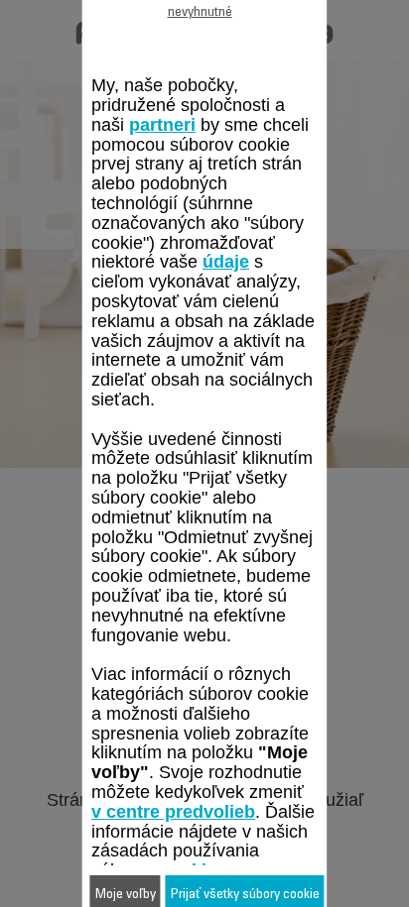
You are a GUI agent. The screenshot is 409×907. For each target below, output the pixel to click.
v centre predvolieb (173, 812)
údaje (226, 262)
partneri (162, 125)
